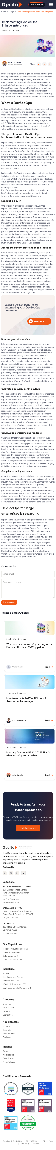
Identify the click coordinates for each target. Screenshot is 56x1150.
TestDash (7, 1037)
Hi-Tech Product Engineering (15, 949)
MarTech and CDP (10, 980)
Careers (6, 1011)
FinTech (6, 973)
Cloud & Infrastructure (12, 959)
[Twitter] (44, 64)
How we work (8, 1008)
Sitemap (36, 1144)
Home (3, 12)
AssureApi (7, 1030)
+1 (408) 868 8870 (10, 933)
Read (49, 666)
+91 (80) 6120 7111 (10, 918)
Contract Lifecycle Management (17, 988)
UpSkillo (6, 1026)
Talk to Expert (28, 828)
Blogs (12, 12)
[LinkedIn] (38, 64)
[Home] (12, 4)
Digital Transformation (12, 952)
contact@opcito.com (38, 554)
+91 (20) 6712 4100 (11, 899)
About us (7, 1004)
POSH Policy (25, 1144)
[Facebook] (50, 64)
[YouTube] (23, 873)
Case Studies (8, 1058)
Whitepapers (8, 1055)
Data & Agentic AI (10, 956)
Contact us (8, 1015)
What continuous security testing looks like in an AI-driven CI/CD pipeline (29, 646)
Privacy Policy (48, 1141)
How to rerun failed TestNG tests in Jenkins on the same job (26, 700)
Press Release (9, 1062)
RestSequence (9, 1034)
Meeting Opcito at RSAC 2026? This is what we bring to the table (28, 754)
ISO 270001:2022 (33, 1141)
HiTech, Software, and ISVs (14, 984)
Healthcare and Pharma (13, 977)
